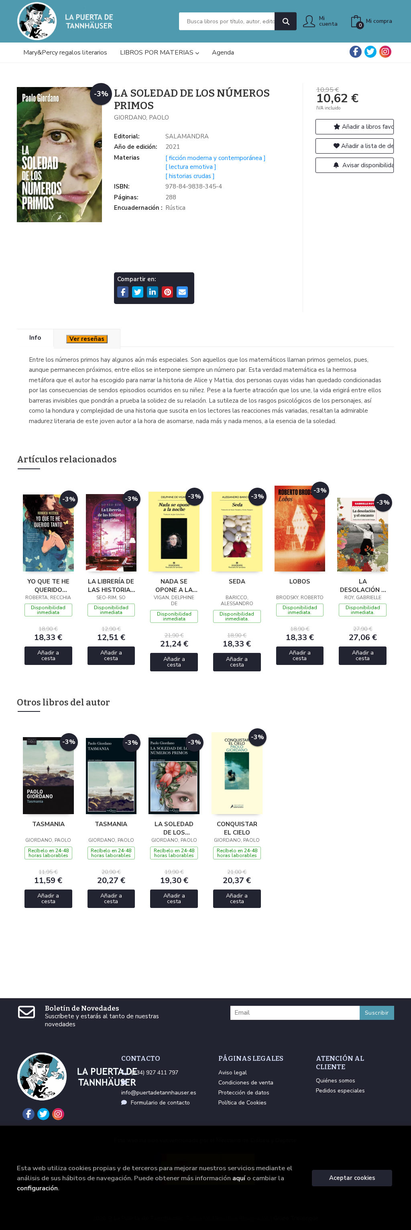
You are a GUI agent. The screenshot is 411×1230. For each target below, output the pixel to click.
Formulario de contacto (160, 1102)
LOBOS (299, 582)
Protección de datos (243, 1092)
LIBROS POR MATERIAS (157, 52)
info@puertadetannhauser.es (158, 1092)
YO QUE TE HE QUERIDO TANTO (48, 586)
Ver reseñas (86, 339)
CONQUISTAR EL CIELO (237, 828)
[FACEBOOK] (356, 52)
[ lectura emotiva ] (190, 167)
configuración (37, 1188)
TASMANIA (48, 824)
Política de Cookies (242, 1102)
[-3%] (48, 533)
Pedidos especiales (340, 1090)
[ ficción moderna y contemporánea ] (215, 158)
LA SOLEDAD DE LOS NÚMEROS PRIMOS (174, 828)
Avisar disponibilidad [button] (367, 165)
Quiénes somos (335, 1080)
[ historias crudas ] (190, 176)
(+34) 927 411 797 (154, 1072)
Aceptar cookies (352, 1178)
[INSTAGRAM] (385, 52)
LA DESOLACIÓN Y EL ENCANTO (362, 586)
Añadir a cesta (48, 655)
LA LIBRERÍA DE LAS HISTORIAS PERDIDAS (111, 586)
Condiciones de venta (245, 1082)
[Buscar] (286, 21)
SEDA (237, 582)
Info (35, 338)
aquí (238, 1178)
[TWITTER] (370, 52)
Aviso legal (232, 1072)
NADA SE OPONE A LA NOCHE (174, 586)
